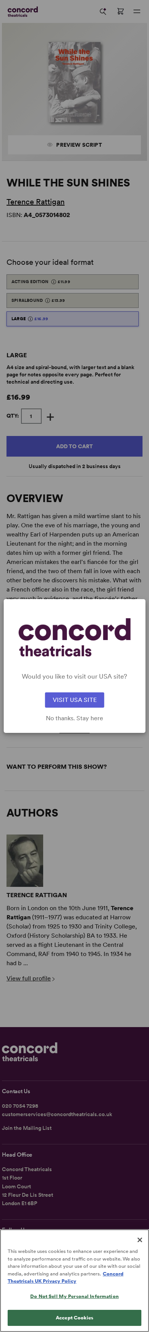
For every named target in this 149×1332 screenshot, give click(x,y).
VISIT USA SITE (75, 699)
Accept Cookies (74, 1318)
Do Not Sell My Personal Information (74, 1296)
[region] (74, 1280)
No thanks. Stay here (74, 718)
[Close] (139, 1240)
